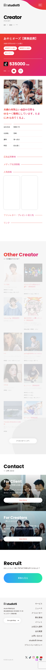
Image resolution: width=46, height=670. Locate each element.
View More (23, 500)
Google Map (11, 620)
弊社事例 (38, 617)
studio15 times (35, 640)
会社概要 (38, 631)
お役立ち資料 (37, 626)
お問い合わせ (37, 636)
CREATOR (10, 24)
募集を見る (23, 578)
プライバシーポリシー (33, 645)
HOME (5, 24)
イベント (38, 622)
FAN (19, 64)
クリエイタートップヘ (23, 441)
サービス (38, 603)
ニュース (38, 608)
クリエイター (37, 613)
